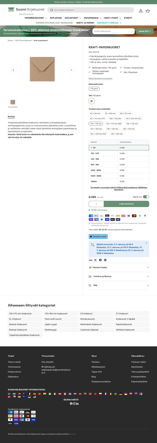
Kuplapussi (56, 18)
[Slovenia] (136, 394)
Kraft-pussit (111, 18)
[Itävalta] (60, 394)
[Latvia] (80, 394)
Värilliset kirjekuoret (125, 329)
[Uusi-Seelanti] (24, 396)
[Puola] (100, 394)
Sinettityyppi (51, 329)
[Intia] (44, 394)
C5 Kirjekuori (86, 313)
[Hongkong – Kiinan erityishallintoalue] (39, 394)
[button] (147, 10)
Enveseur (72, 434)
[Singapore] (125, 394)
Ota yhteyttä (47, 362)
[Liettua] (85, 394)
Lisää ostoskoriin (126, 204)
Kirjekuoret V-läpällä (125, 319)
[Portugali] (95, 394)
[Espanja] (34, 394)
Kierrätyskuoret (87, 319)
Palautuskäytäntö (139, 381)
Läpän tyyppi (51, 324)
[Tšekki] (14, 396)
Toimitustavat (14, 367)
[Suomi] (141, 394)
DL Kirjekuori (15, 319)
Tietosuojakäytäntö (140, 371)
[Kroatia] (75, 394)
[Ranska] (105, 394)
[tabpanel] (42, 130)
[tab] (11, 116)
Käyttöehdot (137, 367)
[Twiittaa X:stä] (95, 260)
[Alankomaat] (14, 394)
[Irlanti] (49, 394)
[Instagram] (74, 404)
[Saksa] (120, 394)
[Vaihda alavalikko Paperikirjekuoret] (46, 18)
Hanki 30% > (145, 31)
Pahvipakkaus (91, 18)
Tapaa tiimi (97, 371)
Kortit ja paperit (85, 23)
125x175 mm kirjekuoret (23, 40)
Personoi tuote (99, 236)
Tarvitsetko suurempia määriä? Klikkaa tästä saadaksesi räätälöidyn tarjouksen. (119, 188)
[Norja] (90, 394)
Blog (94, 376)
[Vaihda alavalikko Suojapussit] (80, 18)
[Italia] (54, 394)
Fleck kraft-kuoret (53, 319)
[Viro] (29, 396)
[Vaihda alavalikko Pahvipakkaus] (100, 18)
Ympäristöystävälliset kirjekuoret (54, 23)
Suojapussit (71, 18)
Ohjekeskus (13, 376)
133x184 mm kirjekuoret (56, 313)
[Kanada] (65, 394)
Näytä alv (137, 197)
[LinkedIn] (77, 404)
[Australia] (24, 394)
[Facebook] (71, 404)
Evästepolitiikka (138, 376)
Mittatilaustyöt (98, 367)
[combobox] (91, 10)
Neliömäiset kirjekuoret (91, 324)
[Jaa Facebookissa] (100, 260)
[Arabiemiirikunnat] (19, 394)
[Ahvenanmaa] (9, 394)
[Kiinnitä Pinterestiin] (105, 260)
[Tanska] (9, 396)
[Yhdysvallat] (34, 396)
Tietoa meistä (14, 362)
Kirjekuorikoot (14, 371)
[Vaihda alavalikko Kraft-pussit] (120, 18)
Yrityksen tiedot (138, 362)
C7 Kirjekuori (122, 313)
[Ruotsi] (115, 394)
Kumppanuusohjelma (101, 381)
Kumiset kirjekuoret (18, 324)
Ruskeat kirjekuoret (18, 329)
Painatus (95, 362)
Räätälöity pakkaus (107, 23)
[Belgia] (29, 394)
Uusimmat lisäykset (89, 329)
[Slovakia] (131, 394)
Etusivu (10, 40)
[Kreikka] (70, 394)
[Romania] (110, 394)
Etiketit (128, 18)
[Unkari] (19, 396)
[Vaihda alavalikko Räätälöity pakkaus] (120, 22)
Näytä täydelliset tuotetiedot (100, 78)
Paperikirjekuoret (34, 18)
